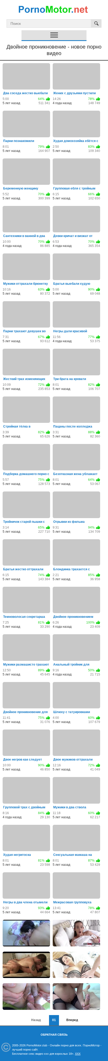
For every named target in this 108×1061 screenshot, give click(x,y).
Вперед (72, 1020)
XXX (77, 1053)
